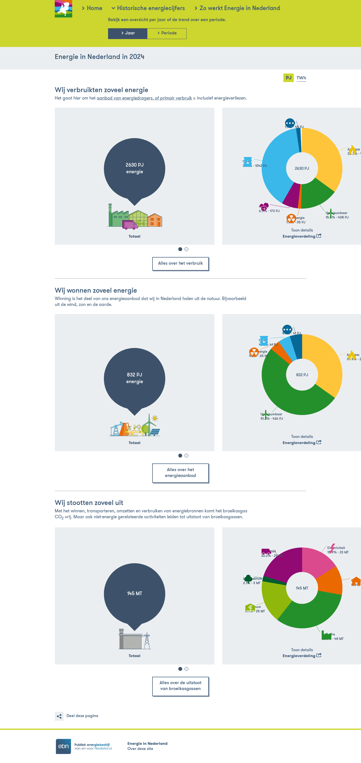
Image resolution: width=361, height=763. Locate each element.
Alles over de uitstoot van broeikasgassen (180, 686)
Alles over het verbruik (180, 263)
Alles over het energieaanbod (180, 473)
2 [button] (186, 249)
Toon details (302, 230)
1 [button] (180, 249)
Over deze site (140, 749)
